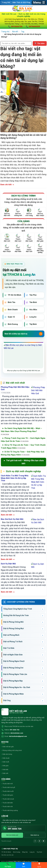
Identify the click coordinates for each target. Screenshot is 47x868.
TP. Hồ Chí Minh (6, 852)
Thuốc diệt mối (8, 783)
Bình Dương (17, 852)
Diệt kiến (5, 769)
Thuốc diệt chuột (8, 799)
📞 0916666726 (15, 26)
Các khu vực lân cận (7, 855)
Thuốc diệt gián (8, 795)
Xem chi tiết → (7, 184)
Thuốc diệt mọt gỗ (9, 787)
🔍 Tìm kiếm (40, 43)
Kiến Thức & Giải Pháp (21, 2)
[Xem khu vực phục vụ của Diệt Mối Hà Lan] (23, 356)
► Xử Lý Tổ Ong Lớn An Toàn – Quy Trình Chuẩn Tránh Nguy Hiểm (23, 446)
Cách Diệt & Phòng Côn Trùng (21, 602)
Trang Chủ (6, 2)
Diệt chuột (6, 758)
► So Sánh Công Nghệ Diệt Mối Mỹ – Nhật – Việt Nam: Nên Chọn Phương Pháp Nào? (21, 431)
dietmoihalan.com (16, 733)
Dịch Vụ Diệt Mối (8, 564)
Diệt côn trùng (7, 754)
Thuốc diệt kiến (8, 803)
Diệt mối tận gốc (8, 746)
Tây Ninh (39, 852)
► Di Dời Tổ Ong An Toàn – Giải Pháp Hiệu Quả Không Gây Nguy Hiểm (22, 453)
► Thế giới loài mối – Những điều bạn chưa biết (24, 462)
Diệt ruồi (5, 773)
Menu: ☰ (39, 2)
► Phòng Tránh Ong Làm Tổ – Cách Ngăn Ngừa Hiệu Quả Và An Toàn (23, 439)
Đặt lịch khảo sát (12, 835)
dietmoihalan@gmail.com (18, 736)
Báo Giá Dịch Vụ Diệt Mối (12, 519)
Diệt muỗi (6, 762)
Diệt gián (6, 765)
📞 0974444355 (33, 26)
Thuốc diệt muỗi (8, 791)
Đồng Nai (25, 852)
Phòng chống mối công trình (12, 750)
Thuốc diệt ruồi (8, 806)
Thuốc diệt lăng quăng (10, 810)
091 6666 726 (14, 730)
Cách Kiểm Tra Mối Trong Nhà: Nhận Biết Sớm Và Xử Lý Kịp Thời (15, 478)
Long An (32, 852)
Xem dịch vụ (35, 835)
